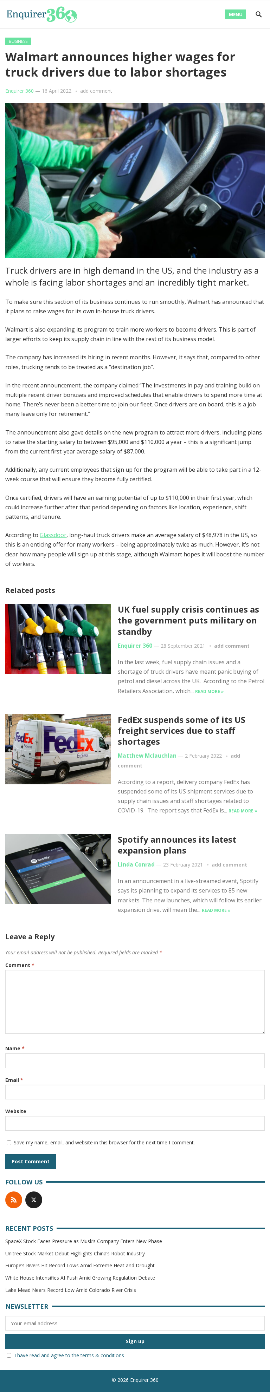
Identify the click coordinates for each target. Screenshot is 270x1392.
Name (15, 1048)
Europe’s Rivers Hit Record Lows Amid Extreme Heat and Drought (80, 1265)
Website (15, 1111)
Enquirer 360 (19, 90)
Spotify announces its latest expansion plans (177, 845)
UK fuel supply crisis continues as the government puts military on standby (188, 620)
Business (18, 41)
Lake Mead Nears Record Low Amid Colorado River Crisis (70, 1290)
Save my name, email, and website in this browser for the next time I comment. (104, 1142)
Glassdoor (53, 535)
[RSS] (13, 1199)
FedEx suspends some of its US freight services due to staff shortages (181, 730)
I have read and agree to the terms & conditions (69, 1355)
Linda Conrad (136, 864)
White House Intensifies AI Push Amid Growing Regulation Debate (80, 1277)
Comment (19, 965)
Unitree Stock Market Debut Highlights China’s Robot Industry (75, 1253)
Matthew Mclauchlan (147, 755)
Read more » (209, 691)
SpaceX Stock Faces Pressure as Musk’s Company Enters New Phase (83, 1241)
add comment (96, 90)
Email (14, 1080)
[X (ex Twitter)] (33, 1199)
